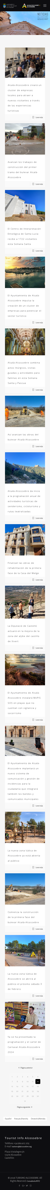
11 (32, 1081)
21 (22, 1091)
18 (38, 1086)
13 (12, 1086)
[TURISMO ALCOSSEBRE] (21, 5)
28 (28, 1096)
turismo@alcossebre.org (22, 1147)
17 (32, 1086)
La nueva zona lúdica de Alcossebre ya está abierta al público (24, 855)
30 (38, 1096)
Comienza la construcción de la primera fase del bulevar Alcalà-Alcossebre (23, 917)
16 (27, 1086)
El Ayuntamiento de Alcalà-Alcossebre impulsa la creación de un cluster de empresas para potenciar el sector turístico (24, 305)
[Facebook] (19, 1186)
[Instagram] (30, 1186)
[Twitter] (26, 1186)
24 (38, 1091)
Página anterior (26, 1068)
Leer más (39, 117)
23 (33, 1091)
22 (27, 1091)
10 (28, 1081)
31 (25, 1101)
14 (17, 1086)
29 (33, 1096)
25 (12, 1096)
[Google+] (23, 1186)
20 (17, 1091)
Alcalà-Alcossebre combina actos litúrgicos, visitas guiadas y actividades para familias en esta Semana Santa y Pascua (24, 372)
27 (22, 1096)
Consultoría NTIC (33, 1181)
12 (38, 1081)
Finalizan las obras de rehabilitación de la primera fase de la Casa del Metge (24, 568)
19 (12, 1091)
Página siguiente (23, 1107)
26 (17, 1096)
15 (22, 1086)
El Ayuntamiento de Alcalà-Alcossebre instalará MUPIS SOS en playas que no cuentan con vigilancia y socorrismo (24, 703)
